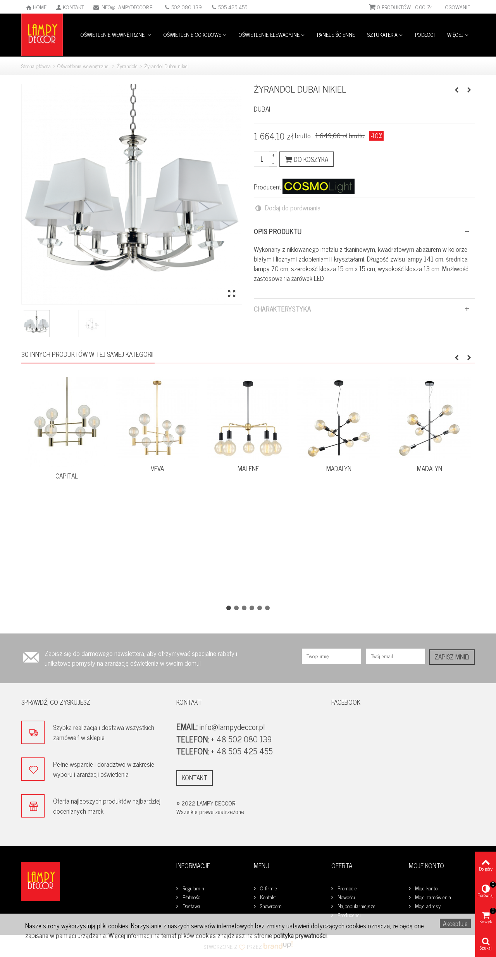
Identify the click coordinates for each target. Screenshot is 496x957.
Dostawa (190, 906)
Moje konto (425, 888)
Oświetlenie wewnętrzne (113, 34)
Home (39, 6)
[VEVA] (157, 418)
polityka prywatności (300, 935)
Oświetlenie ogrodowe (192, 34)
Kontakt (73, 6)
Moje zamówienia (432, 897)
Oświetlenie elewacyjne (269, 34)
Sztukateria (382, 34)
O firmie (267, 888)
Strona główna (36, 65)
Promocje (346, 888)
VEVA (157, 468)
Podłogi (425, 34)
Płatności (191, 897)
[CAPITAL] (66, 422)
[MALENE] (248, 418)
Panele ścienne (336, 34)
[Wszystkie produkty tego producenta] (318, 186)
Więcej (455, 34)
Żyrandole (127, 65)
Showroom (270, 906)
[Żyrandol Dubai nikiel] (132, 194)
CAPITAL (66, 476)
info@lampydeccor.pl (127, 6)
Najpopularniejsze (355, 906)
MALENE (248, 468)
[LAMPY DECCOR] (42, 33)
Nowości (345, 897)
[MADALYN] (338, 418)
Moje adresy (427, 906)
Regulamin (192, 888)
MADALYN (338, 468)
